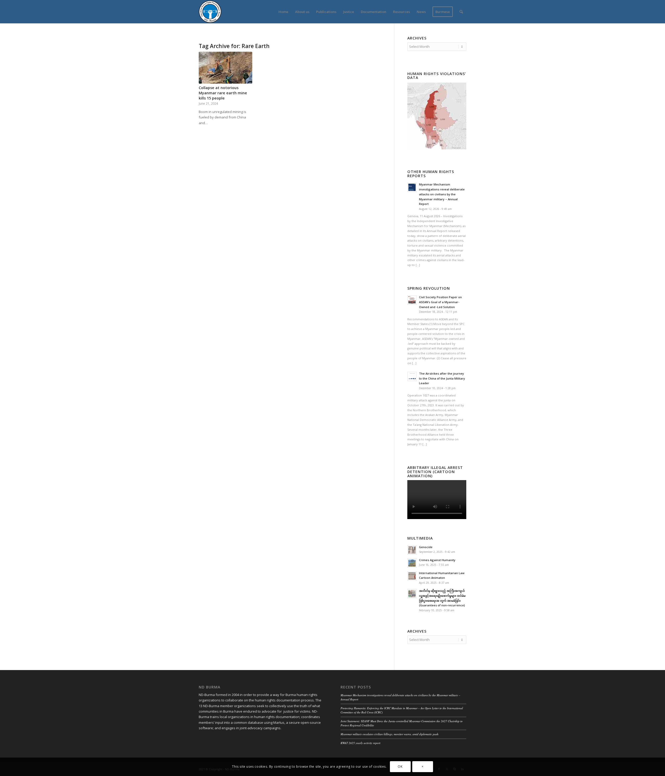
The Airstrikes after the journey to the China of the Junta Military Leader (442, 378)
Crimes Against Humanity (437, 560)
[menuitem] (283, 11)
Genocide (426, 547)
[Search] (461, 11)
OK (400, 767)
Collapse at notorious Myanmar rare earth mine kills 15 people (223, 93)
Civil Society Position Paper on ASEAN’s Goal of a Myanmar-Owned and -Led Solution (440, 302)
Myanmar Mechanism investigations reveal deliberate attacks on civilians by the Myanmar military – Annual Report (442, 194)
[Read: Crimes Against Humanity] (412, 563)
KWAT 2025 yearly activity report (360, 743)
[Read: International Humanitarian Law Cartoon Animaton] (412, 576)
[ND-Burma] (210, 11)
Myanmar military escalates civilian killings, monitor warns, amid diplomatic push (389, 734)
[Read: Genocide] (412, 550)
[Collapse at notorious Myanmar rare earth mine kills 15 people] (225, 68)
